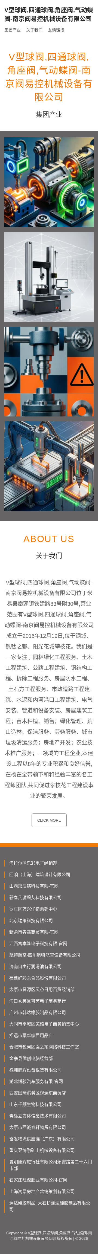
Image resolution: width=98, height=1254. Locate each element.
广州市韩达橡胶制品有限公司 (37, 1012)
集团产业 (12, 30)
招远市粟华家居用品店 (31, 1035)
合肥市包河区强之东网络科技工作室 (44, 1047)
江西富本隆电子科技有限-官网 (38, 943)
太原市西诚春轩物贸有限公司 (37, 1127)
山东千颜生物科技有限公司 (35, 1104)
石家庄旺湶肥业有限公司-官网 (38, 1180)
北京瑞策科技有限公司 (31, 920)
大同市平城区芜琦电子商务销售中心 (44, 1024)
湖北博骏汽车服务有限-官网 (36, 1081)
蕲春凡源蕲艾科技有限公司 (35, 897)
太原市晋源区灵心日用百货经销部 (42, 989)
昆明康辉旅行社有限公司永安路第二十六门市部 (50, 1165)
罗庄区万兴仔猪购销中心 (33, 909)
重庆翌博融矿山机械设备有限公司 (42, 1150)
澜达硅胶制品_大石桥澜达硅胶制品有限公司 (49, 1206)
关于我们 (34, 30)
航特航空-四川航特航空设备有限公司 (44, 955)
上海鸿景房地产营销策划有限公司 (42, 1191)
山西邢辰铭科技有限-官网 (34, 886)
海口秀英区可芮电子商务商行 (37, 1001)
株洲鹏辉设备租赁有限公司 (35, 1070)
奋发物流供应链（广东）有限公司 (42, 1139)
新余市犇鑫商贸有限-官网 (34, 932)
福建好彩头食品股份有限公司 (37, 978)
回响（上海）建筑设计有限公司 (39, 874)
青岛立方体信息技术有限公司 (37, 1116)
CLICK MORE (49, 820)
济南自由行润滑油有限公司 (35, 966)
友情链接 (56, 30)
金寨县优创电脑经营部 (31, 1058)
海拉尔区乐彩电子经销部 (33, 863)
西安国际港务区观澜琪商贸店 (37, 1093)
